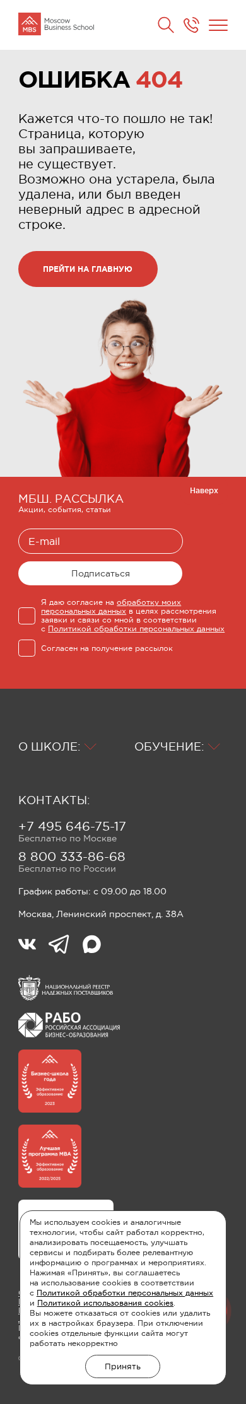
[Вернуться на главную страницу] (56, 25)
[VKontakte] (33, 945)
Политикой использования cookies (105, 1303)
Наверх (204, 490)
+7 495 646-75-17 (72, 826)
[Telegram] (65, 945)
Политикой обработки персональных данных (125, 1293)
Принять (123, 1366)
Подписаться (100, 573)
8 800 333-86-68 (72, 856)
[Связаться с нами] (191, 25)
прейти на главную (87, 269)
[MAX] (92, 945)
